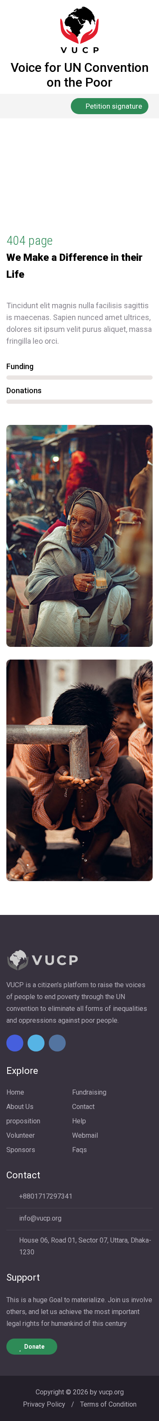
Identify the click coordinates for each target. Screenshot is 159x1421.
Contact (83, 1107)
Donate (34, 1346)
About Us (19, 1107)
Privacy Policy (44, 1404)
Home (18, 192)
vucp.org (111, 1392)
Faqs (79, 1150)
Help (79, 1121)
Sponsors (20, 1150)
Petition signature (114, 106)
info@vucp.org (40, 1218)
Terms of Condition (108, 1404)
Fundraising (89, 1092)
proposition (23, 1121)
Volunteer (20, 1135)
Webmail (85, 1135)
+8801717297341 (46, 1196)
